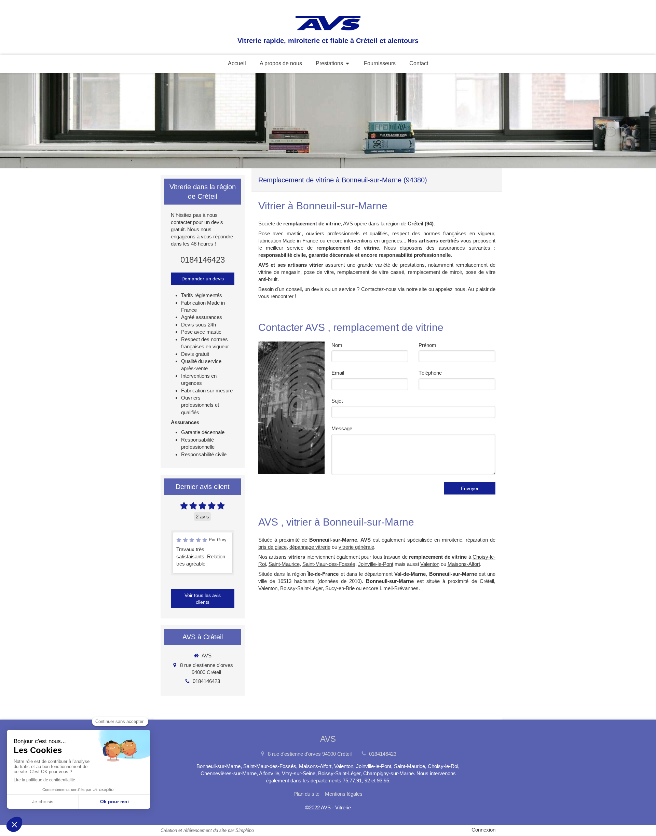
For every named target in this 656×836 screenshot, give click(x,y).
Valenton (429, 564)
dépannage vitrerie (309, 547)
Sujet (337, 401)
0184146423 (202, 259)
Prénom (427, 345)
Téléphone (430, 373)
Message (341, 428)
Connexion (483, 830)
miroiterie (452, 540)
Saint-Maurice (284, 564)
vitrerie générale (356, 547)
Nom (336, 345)
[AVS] (328, 30)
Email (337, 373)
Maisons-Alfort (464, 564)
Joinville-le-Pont (375, 564)
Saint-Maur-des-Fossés (328, 564)
